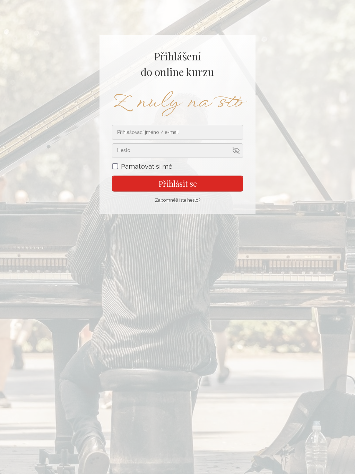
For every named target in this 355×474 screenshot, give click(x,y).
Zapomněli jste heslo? (177, 200)
